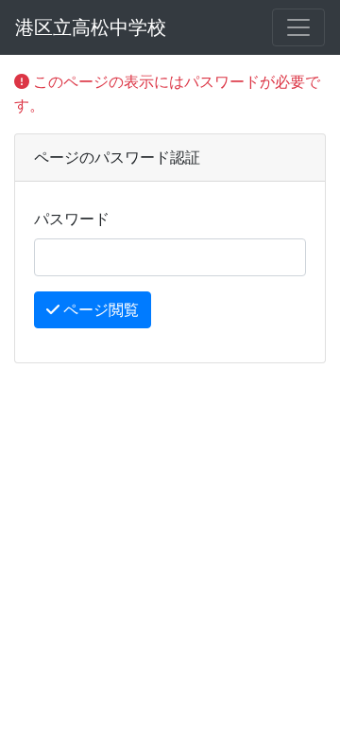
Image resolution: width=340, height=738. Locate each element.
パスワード (72, 219)
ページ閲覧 (99, 310)
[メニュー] (298, 27)
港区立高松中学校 (90, 27)
